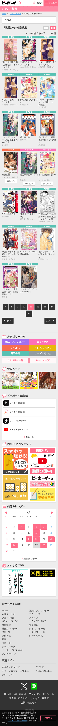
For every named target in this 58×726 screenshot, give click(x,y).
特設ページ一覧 (10, 621)
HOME (5, 610)
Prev (6, 513)
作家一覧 (6, 643)
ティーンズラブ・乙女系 (14, 671)
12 (38, 307)
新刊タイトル (8, 614)
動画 (4, 639)
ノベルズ (15, 348)
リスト (46, 28)
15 (29, 313)
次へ (48, 320)
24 (14, 545)
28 (44, 545)
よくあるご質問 (38, 698)
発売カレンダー (30, 559)
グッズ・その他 (43, 353)
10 (24, 307)
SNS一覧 (30, 437)
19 (29, 539)
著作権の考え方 (17, 698)
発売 (40, 3)
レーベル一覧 (43, 360)
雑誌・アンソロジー (15, 342)
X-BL (38, 667)
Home (4, 13)
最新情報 (6, 625)
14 (52, 307)
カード (53, 28)
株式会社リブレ (10, 667)
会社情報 (18, 694)
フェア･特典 (8, 618)
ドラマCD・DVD (42, 348)
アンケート (7, 654)
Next (52, 513)
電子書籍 (15, 353)
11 (31, 307)
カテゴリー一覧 (15, 360)
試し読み (11, 181)
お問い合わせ (27, 702)
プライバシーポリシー (17, 720)
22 (51, 539)
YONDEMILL (43, 671)
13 (45, 307)
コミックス (42, 342)
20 (36, 539)
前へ (9, 320)
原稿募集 (6, 636)
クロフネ (6, 674)
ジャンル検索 (15, 13)
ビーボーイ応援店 (11, 650)
